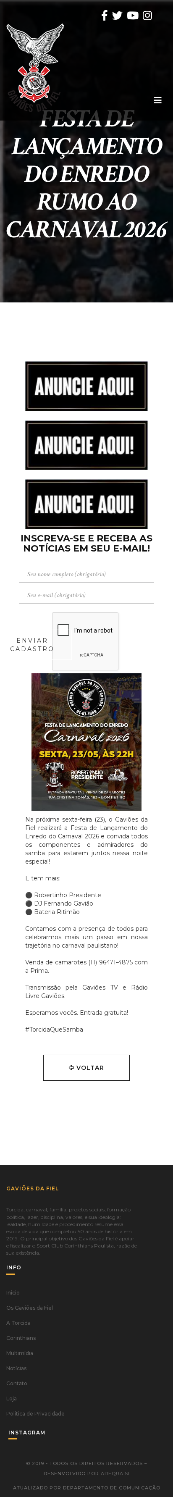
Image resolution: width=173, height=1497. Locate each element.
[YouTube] (133, 15)
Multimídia (19, 1353)
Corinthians (21, 1338)
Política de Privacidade (35, 1413)
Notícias (16, 1368)
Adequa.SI (115, 1473)
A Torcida (18, 1323)
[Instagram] (147, 15)
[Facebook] (104, 15)
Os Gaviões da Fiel (29, 1308)
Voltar (89, 1068)
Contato (16, 1383)
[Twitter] (117, 15)
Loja (11, 1398)
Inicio (13, 1293)
